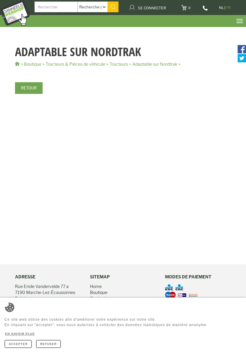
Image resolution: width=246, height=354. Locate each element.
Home (96, 286)
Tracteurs (119, 64)
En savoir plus (20, 333)
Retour (29, 88)
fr (228, 7)
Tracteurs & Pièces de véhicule (75, 64)
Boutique (32, 64)
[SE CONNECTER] (169, 6)
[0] (194, 6)
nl (221, 7)
